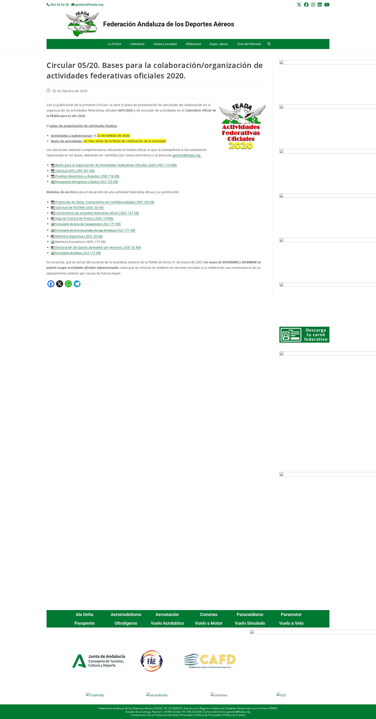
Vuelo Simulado (250, 623)
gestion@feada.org (88, 4)
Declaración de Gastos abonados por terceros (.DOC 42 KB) (97, 247)
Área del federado (249, 44)
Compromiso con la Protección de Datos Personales (161, 715)
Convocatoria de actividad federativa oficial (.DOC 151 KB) (96, 213)
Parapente (84, 623)
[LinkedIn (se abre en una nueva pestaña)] (319, 4)
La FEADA (114, 44)
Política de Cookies (234, 715)
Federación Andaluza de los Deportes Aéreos (168, 24)
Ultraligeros (126, 623)
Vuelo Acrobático (167, 623)
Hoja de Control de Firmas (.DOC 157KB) (83, 218)
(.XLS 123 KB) (86, 181)
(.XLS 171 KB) (87, 224)
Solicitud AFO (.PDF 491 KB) (74, 171)
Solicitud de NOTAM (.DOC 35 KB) (79, 207)
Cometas (208, 614)
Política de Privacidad (208, 715)
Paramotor (291, 614)
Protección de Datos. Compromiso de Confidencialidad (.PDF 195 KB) (104, 202)
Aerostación (167, 614)
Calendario (137, 44)
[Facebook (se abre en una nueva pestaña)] (306, 4)
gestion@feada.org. (187, 155)
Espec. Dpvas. (219, 44)
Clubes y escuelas (165, 44)
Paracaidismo (250, 614)
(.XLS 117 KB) (77, 253)
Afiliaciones (193, 44)
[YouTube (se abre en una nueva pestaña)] (326, 4)
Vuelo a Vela (291, 623)
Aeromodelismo (126, 614)
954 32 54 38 (59, 4)
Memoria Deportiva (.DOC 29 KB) (78, 236)
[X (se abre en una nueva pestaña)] (299, 4)
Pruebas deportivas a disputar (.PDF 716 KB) (86, 176)
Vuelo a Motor (208, 623)
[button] (269, 44)
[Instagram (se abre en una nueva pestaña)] (313, 4)
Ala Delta (84, 614)
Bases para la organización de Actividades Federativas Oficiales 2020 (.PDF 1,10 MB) (115, 165)
